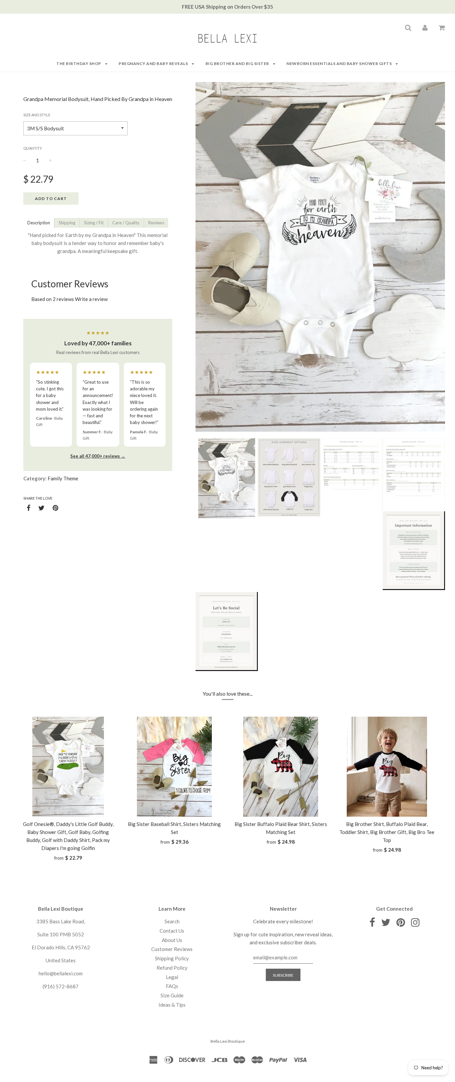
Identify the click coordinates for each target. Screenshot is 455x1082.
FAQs (172, 986)
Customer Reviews (172, 949)
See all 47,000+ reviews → (97, 456)
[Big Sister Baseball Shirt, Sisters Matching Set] (174, 767)
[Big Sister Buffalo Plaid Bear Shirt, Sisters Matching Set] (280, 767)
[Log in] (425, 27)
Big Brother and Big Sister (238, 63)
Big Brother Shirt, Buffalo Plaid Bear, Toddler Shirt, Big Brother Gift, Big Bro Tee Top (386, 832)
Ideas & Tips (172, 1005)
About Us (172, 940)
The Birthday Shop (79, 63)
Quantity (32, 148)
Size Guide (172, 995)
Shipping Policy (172, 958)
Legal (172, 977)
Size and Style (36, 115)
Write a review (91, 299)
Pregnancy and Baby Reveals (154, 63)
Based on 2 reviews (52, 299)
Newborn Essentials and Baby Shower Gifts (339, 63)
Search (172, 921)
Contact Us (172, 931)
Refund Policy (172, 968)
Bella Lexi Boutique (228, 1041)
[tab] (38, 223)
